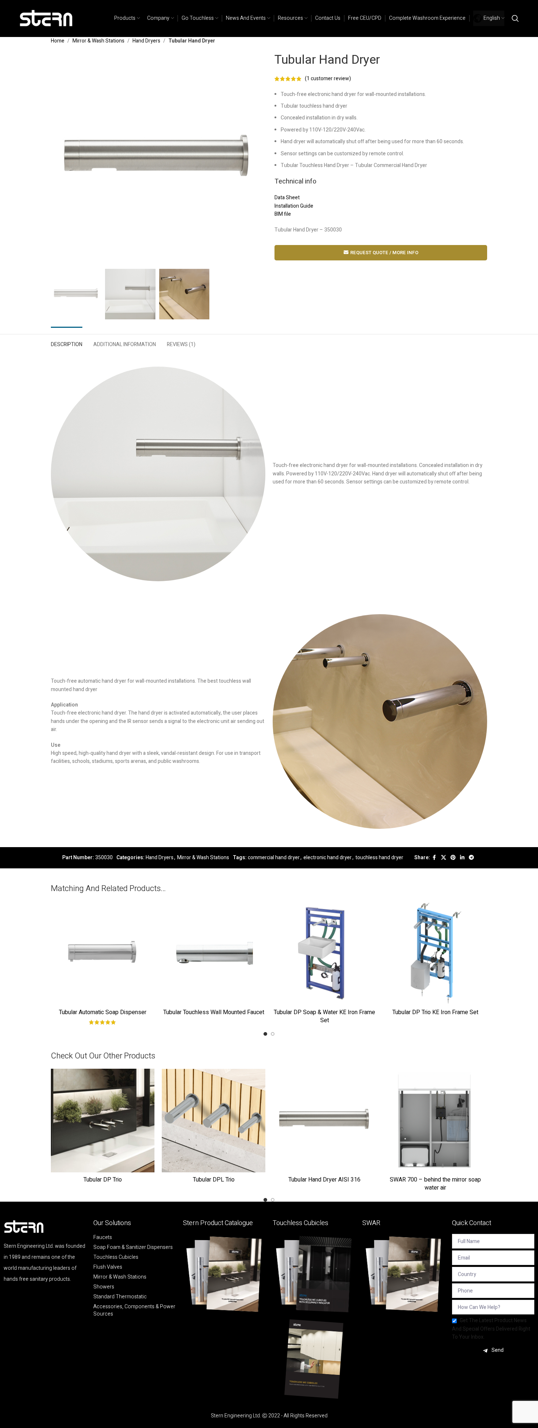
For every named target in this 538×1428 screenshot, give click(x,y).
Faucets (102, 1237)
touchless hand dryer (379, 857)
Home (57, 41)
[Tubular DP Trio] (102, 1120)
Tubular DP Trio (102, 1179)
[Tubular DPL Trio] (213, 1120)
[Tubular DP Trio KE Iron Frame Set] (435, 953)
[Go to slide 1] (265, 1034)
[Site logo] (46, 18)
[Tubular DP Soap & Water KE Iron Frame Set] (324, 953)
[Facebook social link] (434, 858)
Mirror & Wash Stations (98, 41)
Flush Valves (107, 1267)
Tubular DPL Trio (214, 1179)
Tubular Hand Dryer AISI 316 (324, 1179)
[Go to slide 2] (272, 1034)
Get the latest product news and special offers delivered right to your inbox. (491, 1329)
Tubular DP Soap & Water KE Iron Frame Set (324, 1016)
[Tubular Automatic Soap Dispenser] (102, 953)
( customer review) (328, 78)
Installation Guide (293, 206)
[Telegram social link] (471, 858)
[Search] (515, 18)
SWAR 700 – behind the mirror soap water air (435, 1183)
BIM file (282, 214)
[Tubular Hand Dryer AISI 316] (324, 1120)
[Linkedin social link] (462, 858)
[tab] (66, 343)
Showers (103, 1287)
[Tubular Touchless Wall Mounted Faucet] (213, 953)
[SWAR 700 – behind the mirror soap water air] (435, 1120)
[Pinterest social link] (453, 858)
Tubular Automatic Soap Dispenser (102, 1012)
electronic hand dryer (327, 857)
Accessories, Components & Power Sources (134, 1310)
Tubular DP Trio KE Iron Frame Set (435, 1012)
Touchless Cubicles (115, 1257)
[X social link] (443, 858)
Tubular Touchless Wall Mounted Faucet (213, 1012)
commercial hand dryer (274, 857)
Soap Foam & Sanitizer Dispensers (133, 1247)
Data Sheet (287, 197)
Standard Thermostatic (120, 1297)
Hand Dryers (146, 41)
